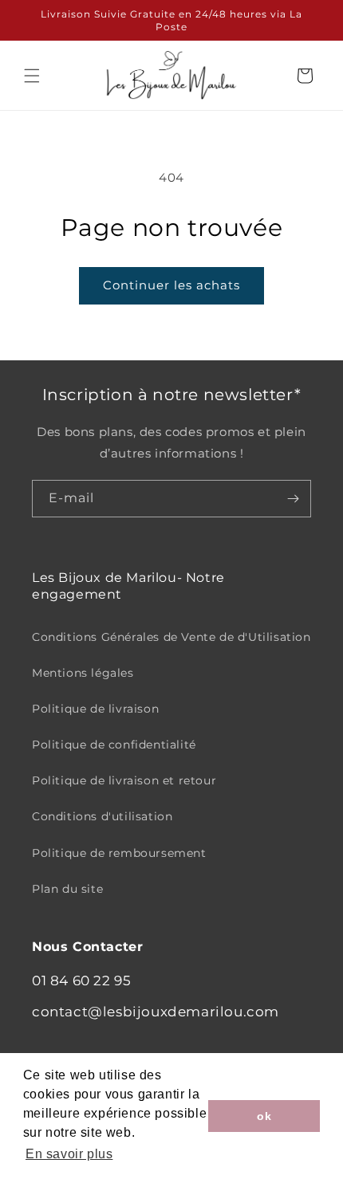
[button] (31, 75)
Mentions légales (83, 673)
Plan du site (67, 889)
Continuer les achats (171, 285)
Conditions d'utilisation (102, 816)
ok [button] (264, 1116)
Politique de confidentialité (114, 744)
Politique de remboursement (119, 853)
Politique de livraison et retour (124, 780)
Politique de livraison (95, 709)
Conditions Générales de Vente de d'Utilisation (171, 637)
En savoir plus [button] (69, 1154)
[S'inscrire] (292, 498)
